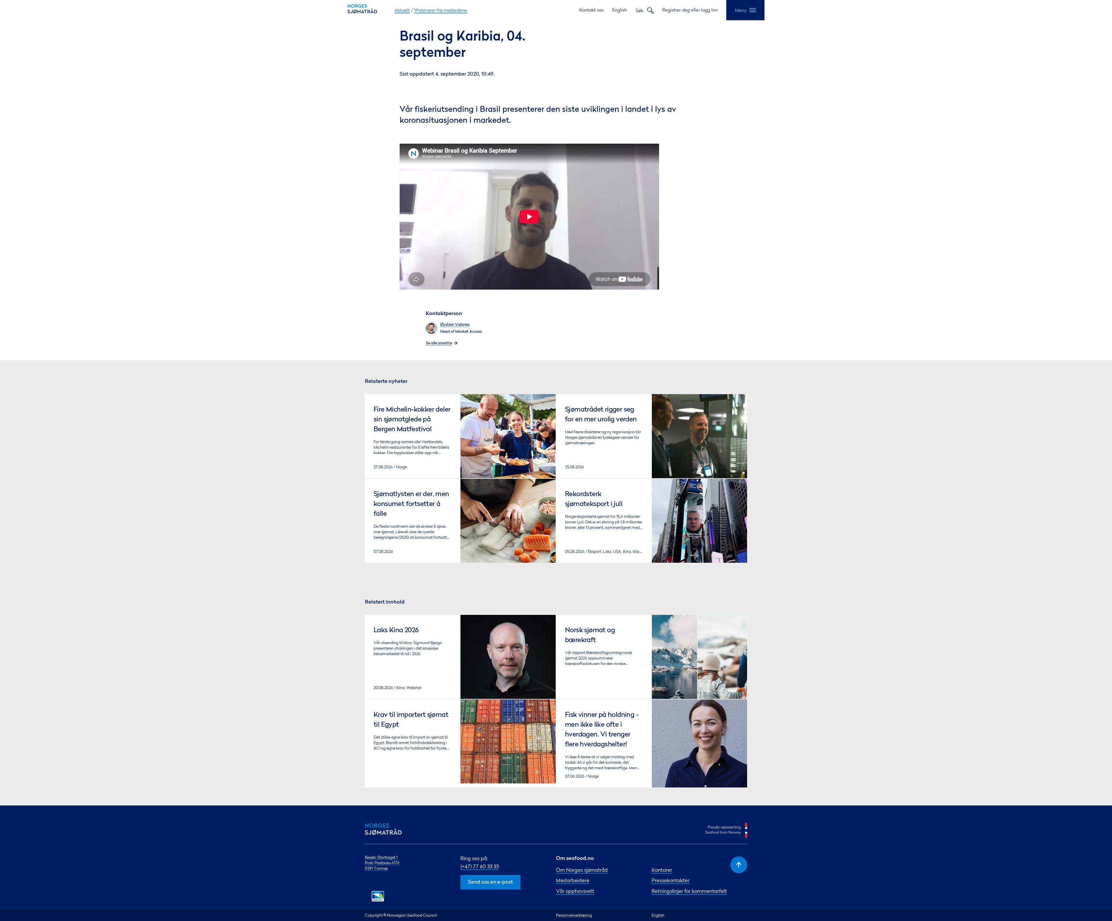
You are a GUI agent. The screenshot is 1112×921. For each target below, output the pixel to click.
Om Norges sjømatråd (582, 870)
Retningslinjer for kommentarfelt (689, 891)
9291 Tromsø (376, 868)
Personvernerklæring (574, 915)
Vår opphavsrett (575, 891)
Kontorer (662, 870)
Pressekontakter (670, 880)
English (619, 10)
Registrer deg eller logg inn (690, 10)
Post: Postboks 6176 (382, 862)
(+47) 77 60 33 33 (479, 866)
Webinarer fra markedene (440, 10)
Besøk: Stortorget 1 (381, 857)
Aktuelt (402, 10)
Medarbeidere (572, 880)
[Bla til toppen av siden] (738, 864)
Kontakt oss (591, 10)
